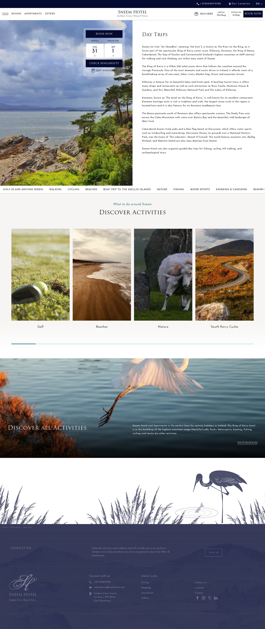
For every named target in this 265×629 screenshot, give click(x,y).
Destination (247, 443)
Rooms (16, 14)
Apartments (33, 14)
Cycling (73, 189)
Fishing (178, 189)
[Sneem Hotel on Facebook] (197, 598)
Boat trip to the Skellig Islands (127, 189)
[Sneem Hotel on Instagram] (203, 598)
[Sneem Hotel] (132, 13)
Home (5, 527)
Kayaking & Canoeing (231, 189)
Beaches (91, 189)
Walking (55, 189)
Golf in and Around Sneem (23, 189)
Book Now (104, 34)
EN (257, 4)
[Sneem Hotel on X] (209, 598)
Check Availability (104, 63)
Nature (162, 189)
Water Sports (200, 189)
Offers (50, 14)
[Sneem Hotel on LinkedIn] (215, 598)
